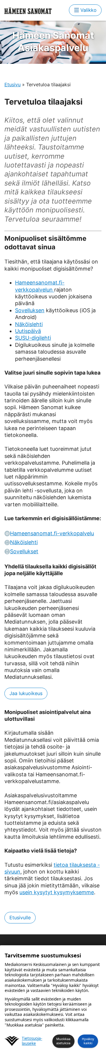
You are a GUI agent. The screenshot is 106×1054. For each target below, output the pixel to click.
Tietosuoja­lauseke (32, 1041)
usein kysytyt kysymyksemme (56, 892)
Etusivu (12, 84)
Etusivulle (20, 917)
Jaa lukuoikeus (25, 693)
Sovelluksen (29, 310)
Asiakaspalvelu (53, 41)
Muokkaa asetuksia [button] (63, 1041)
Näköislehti (29, 324)
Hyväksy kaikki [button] (88, 1041)
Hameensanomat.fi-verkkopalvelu (52, 533)
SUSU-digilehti (33, 338)
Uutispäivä (28, 331)
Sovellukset (24, 551)
